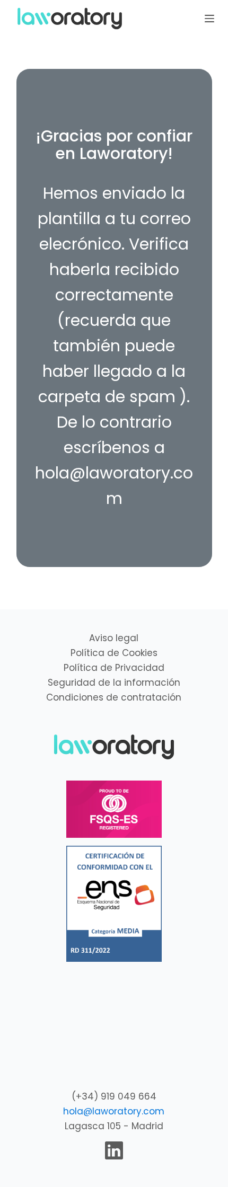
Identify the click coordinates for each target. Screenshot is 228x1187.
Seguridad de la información (114, 682)
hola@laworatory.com (113, 1111)
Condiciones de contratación (113, 697)
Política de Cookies (114, 652)
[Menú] (209, 18)
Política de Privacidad (114, 667)
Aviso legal (113, 638)
